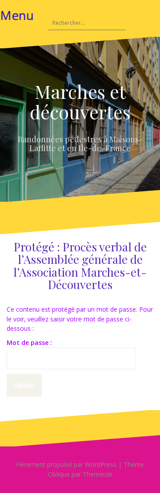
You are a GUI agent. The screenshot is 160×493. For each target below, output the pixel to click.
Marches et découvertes (80, 101)
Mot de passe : (29, 342)
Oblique (59, 474)
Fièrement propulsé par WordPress (66, 464)
